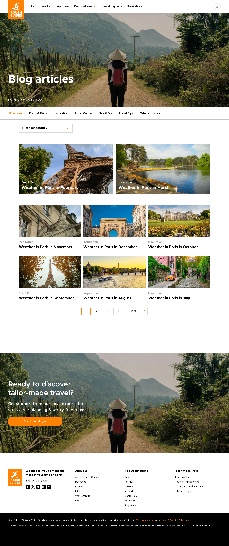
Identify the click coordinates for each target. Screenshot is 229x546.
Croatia (129, 486)
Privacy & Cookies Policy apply (175, 520)
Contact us (81, 486)
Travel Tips (126, 113)
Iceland (129, 491)
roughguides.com (20, 100)
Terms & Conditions (146, 520)
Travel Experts (111, 6)
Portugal (129, 482)
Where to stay (150, 113)
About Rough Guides (87, 477)
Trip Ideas (62, 6)
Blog (77, 501)
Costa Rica (131, 496)
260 (133, 311)
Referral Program (183, 491)
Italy (127, 477)
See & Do (105, 113)
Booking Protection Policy (188, 486)
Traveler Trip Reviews (186, 482)
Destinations (83, 6)
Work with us (82, 496)
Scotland (130, 501)
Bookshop (134, 6)
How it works (40, 6)
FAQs (78, 491)
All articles (15, 113)
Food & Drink (38, 113)
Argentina (130, 505)
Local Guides (84, 113)
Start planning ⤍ (35, 421)
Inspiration (61, 113)
